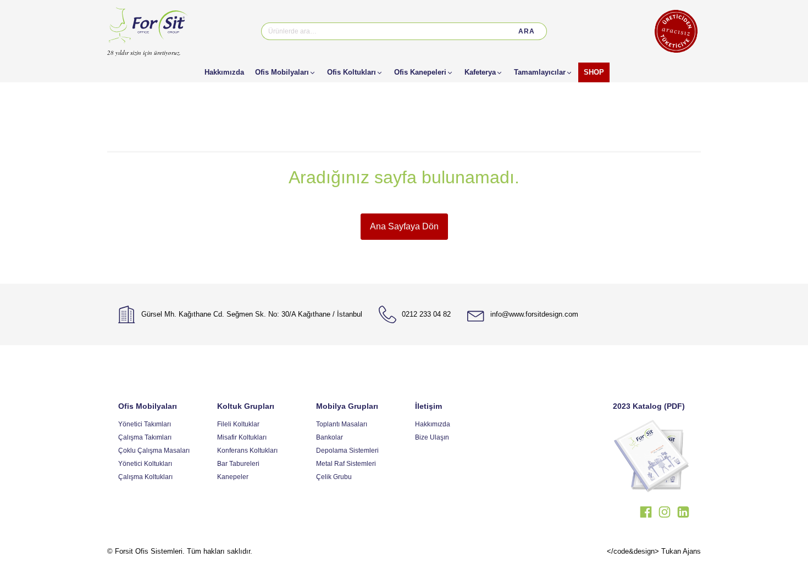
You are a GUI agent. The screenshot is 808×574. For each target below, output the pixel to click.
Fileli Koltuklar (238, 424)
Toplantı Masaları (341, 424)
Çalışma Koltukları (145, 477)
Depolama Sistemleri (347, 450)
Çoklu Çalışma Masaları (154, 450)
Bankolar (329, 437)
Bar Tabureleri (238, 464)
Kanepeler (232, 477)
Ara (526, 31)
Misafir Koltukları (242, 437)
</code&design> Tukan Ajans (654, 551)
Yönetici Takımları (144, 424)
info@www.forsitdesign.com (534, 314)
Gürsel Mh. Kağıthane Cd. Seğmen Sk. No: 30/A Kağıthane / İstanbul (251, 314)
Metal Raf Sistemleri (346, 464)
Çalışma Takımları (144, 437)
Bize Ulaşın (432, 437)
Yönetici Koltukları (145, 464)
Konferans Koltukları (247, 450)
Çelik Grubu (334, 477)
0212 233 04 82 (426, 314)
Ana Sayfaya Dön (404, 226)
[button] (286, 72)
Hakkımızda (432, 424)
